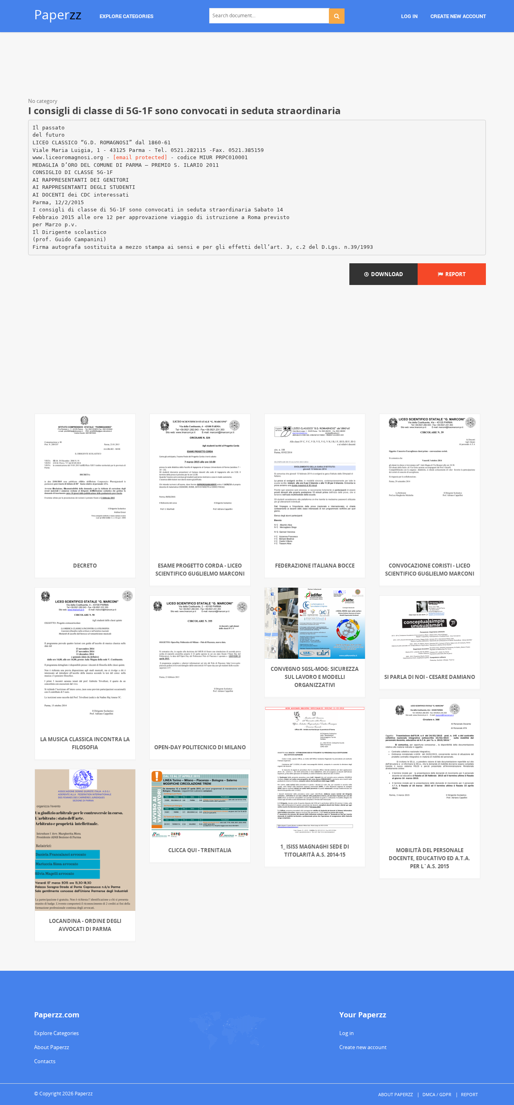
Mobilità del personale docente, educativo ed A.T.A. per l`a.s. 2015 (429, 858)
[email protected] (140, 157)
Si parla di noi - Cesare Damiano (429, 677)
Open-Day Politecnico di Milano (200, 747)
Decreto (85, 565)
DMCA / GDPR (436, 1094)
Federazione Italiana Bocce (315, 565)
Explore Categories (56, 1033)
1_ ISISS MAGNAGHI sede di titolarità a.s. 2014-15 (314, 850)
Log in (346, 1033)
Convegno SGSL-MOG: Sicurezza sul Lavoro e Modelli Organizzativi (315, 677)
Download (386, 274)
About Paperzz (51, 1047)
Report (454, 274)
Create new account (363, 1047)
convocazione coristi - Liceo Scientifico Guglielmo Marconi (429, 569)
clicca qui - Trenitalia (199, 850)
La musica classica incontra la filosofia (85, 743)
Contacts (44, 1061)
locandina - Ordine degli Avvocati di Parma (85, 925)
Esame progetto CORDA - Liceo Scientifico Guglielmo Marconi (200, 569)
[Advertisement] (257, 66)
